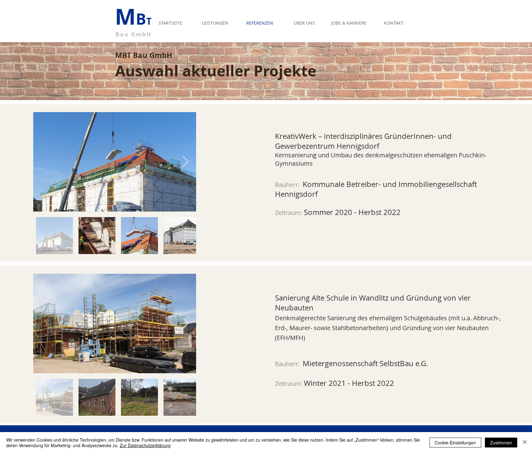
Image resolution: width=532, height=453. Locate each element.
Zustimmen (501, 442)
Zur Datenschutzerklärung (145, 445)
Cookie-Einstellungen (455, 442)
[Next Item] (185, 162)
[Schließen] (524, 442)
